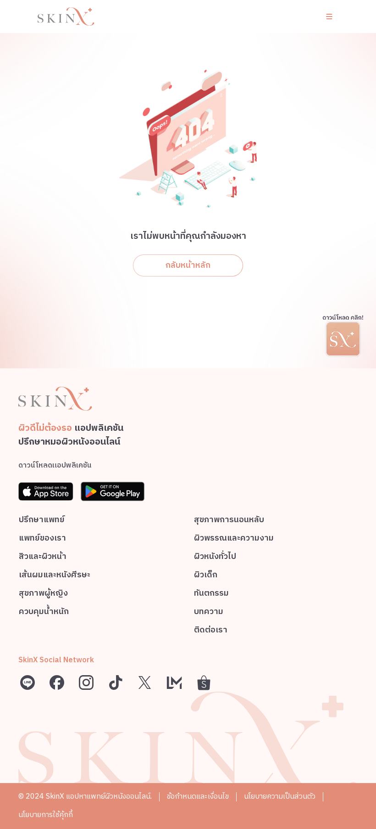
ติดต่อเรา (210, 631)
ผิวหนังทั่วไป (215, 558)
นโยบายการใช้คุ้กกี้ (45, 815)
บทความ (208, 613)
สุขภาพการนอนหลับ (229, 521)
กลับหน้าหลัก (188, 265)
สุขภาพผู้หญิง (43, 594)
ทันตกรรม (211, 594)
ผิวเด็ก (205, 576)
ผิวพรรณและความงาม (234, 539)
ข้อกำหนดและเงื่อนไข (198, 796)
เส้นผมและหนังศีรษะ (54, 576)
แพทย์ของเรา (42, 539)
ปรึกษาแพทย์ (42, 521)
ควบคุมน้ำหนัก (44, 613)
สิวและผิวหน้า (42, 558)
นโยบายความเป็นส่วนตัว (279, 796)
